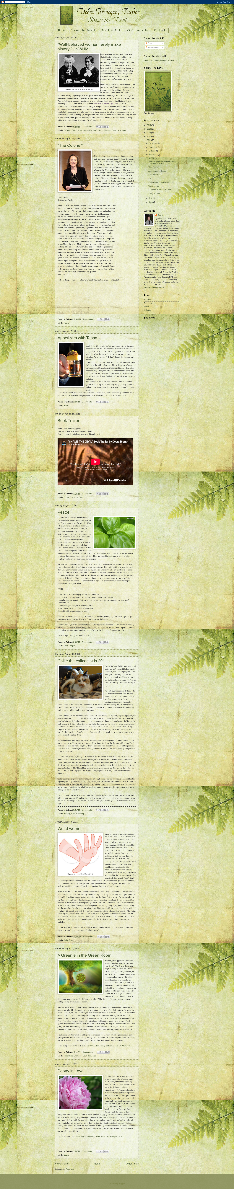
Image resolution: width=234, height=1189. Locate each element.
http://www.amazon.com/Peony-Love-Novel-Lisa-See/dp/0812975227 (98, 1137)
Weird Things (69, 940)
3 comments (87, 402)
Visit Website (137, 30)
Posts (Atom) (71, 1169)
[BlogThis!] (99, 126)
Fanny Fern (68, 1056)
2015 (149, 125)
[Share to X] (102, 126)
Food (66, 406)
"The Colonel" (70, 145)
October (152, 151)
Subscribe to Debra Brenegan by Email (159, 60)
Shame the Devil (83, 30)
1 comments (88, 319)
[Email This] (97, 126)
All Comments (153, 47)
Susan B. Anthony (119, 130)
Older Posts (132, 1163)
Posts (149, 43)
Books (66, 497)
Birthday (67, 814)
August (152, 158)
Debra (160, 215)
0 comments (87, 127)
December (153, 143)
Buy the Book (111, 30)
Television (92, 1056)
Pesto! (63, 512)
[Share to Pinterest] (107, 126)
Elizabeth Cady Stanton (73, 130)
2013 (149, 133)
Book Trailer (68, 420)
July (151, 198)
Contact (159, 30)
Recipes (72, 646)
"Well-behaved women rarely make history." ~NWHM (162, 162)
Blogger (122, 1184)
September (153, 155)
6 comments (87, 642)
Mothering (80, 814)
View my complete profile (154, 288)
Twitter (146, 307)
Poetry (66, 323)
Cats (73, 814)
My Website (148, 300)
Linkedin (147, 310)
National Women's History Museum (97, 130)
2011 (149, 140)
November (153, 147)
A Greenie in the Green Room (84, 955)
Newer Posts (62, 1163)
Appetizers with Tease (77, 338)
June (151, 202)
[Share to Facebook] (104, 126)
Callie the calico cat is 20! (81, 661)
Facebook (148, 303)
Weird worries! (71, 828)
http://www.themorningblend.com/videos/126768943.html (109, 1046)
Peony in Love (71, 1071)
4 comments (87, 494)
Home (61, 30)
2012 (149, 136)
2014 (149, 129)
